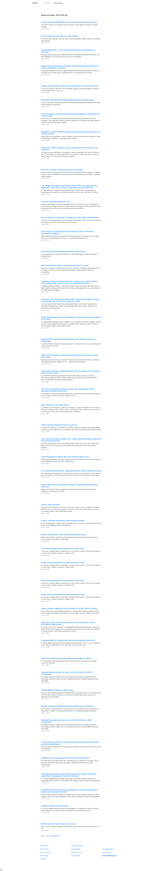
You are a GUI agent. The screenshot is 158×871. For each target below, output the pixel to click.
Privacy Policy (44, 849)
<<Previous (48, 836)
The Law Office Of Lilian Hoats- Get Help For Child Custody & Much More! (69, 218)
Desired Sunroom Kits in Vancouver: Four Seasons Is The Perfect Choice (69, 86)
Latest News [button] (47, 3)
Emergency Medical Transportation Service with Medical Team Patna (68, 640)
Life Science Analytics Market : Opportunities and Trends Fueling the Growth (71, 471)
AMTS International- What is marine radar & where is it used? (65, 265)
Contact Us (43, 859)
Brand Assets (44, 855)
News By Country (76, 852)
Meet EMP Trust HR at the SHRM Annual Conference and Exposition (67, 100)
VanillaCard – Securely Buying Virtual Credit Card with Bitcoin (65, 758)
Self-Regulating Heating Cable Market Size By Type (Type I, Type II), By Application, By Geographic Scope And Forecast (68, 775)
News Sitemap (75, 855)
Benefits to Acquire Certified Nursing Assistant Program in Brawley (67, 706)
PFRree (35, 3)
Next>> (58, 836)
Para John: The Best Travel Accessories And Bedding (62, 170)
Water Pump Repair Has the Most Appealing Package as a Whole (66, 658)
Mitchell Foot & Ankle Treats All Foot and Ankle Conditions (63, 535)
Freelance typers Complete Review (55, 806)
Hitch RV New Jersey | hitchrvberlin (55, 405)
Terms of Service (45, 852)
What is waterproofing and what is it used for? (59, 425)
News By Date (75, 849)
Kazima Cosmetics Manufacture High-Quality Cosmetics (63, 521)
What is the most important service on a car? (58, 824)
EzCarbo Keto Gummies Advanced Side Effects (59, 36)
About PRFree (44, 846)
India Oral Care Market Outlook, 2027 (55, 202)
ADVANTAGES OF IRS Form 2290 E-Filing (57, 690)
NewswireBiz (107, 852)
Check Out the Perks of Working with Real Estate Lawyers (63, 251)
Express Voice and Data (50, 505)
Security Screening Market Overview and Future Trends (63, 549)
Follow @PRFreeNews (110, 855)
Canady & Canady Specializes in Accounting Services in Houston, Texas (69, 22)
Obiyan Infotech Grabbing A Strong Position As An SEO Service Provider (69, 608)
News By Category (77, 846)
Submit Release (58, 3)
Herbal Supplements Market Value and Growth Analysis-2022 (65, 457)
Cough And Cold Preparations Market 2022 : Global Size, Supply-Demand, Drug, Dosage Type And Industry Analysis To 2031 (70, 300)
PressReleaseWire (108, 849)
